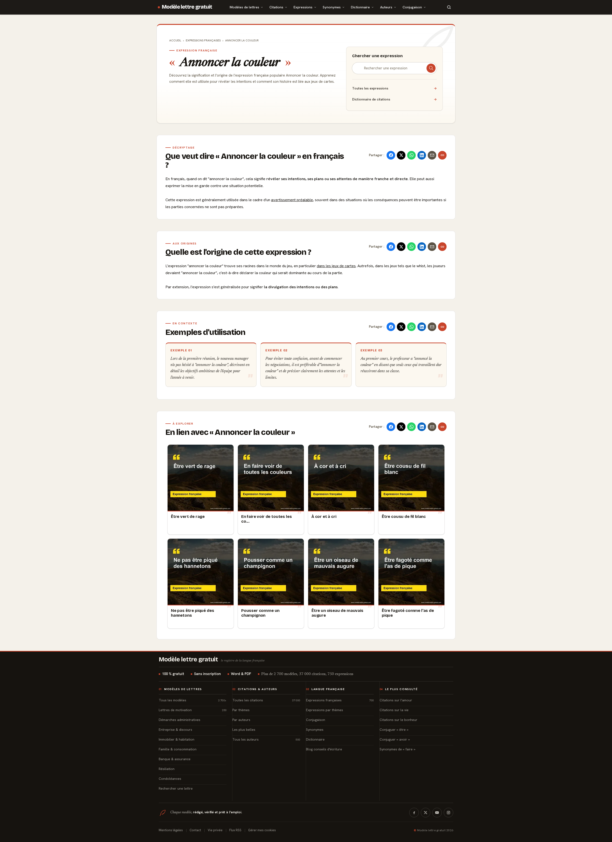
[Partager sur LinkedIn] (421, 155)
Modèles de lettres (244, 7)
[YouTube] (437, 812)
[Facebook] (414, 812)
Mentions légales (171, 830)
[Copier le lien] (442, 155)
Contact (195, 830)
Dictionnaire (360, 7)
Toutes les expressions (394, 88)
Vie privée (215, 830)
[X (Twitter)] (425, 812)
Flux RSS (235, 830)
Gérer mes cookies (262, 830)
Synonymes (332, 7)
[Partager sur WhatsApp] (411, 155)
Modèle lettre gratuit (187, 7)
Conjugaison (412, 7)
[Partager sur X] (401, 155)
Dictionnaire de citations (394, 99)
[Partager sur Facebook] (391, 155)
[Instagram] (448, 812)
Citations (276, 7)
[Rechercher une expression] (431, 68)
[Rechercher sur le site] (449, 7)
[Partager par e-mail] (432, 155)
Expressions (303, 7)
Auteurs (386, 7)
